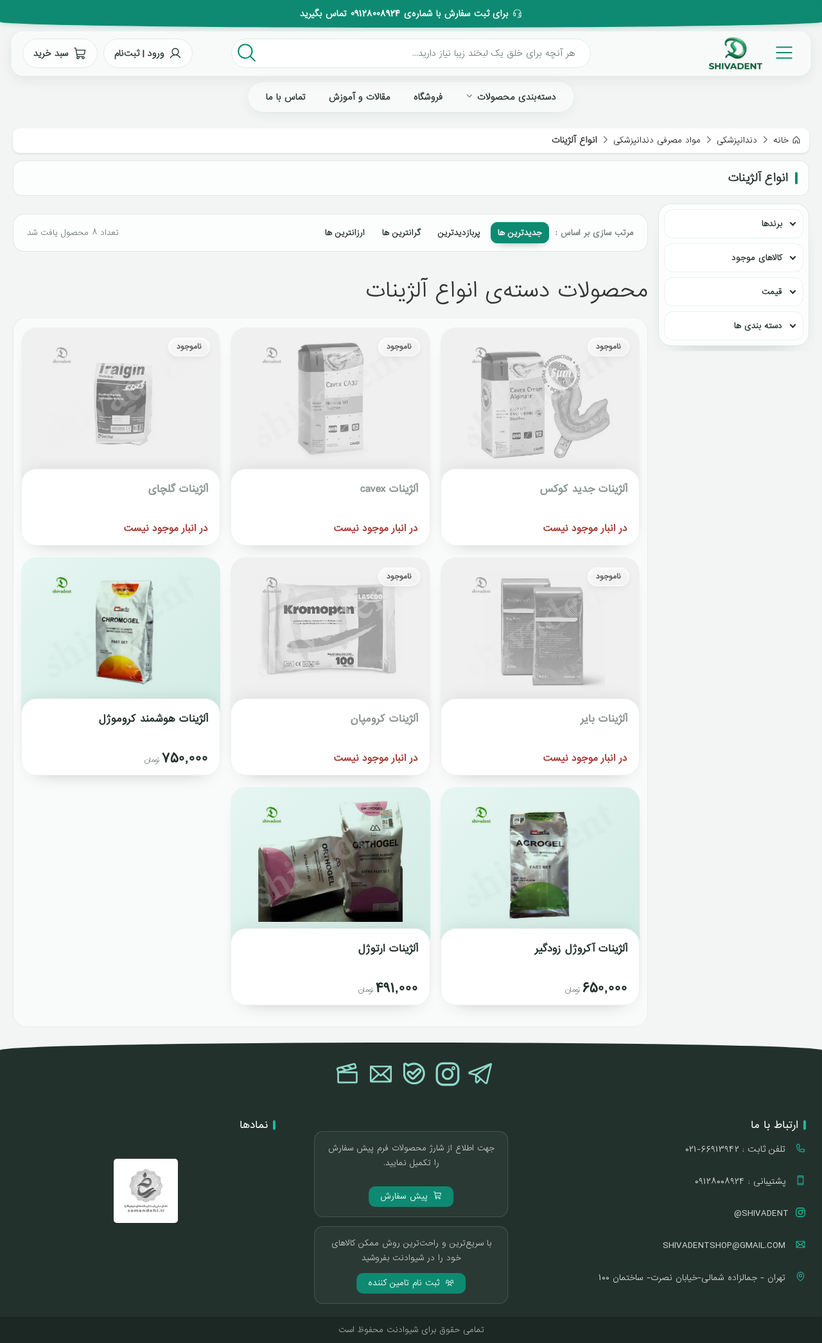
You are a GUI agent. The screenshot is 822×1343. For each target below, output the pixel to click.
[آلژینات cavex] (330, 407)
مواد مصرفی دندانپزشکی (657, 140)
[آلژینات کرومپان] (330, 636)
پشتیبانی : (742, 1181)
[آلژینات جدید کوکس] (540, 407)
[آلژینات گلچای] (120, 407)
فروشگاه (428, 97)
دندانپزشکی (737, 140)
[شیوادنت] (735, 53)
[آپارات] (347, 1075)
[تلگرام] (481, 1075)
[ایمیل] (380, 1075)
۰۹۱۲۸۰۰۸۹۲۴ (375, 14)
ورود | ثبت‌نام (139, 53)
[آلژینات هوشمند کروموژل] (120, 636)
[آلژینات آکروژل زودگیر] (540, 866)
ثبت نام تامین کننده (405, 1283)
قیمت (772, 292)
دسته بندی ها (758, 326)
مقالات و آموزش (359, 97)
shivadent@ (761, 1213)
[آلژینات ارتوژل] (330, 866)
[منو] (784, 53)
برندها (772, 224)
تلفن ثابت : (737, 1149)
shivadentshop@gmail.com (726, 1245)
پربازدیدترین (459, 233)
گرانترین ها (401, 233)
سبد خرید (51, 53)
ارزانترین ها (345, 233)
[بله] (414, 1075)
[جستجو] (246, 53)
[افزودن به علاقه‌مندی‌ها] (462, 349)
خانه (781, 140)
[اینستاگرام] (447, 1075)
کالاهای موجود (756, 258)
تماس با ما (286, 97)
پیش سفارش (405, 1196)
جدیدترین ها (520, 233)
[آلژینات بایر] (540, 636)
